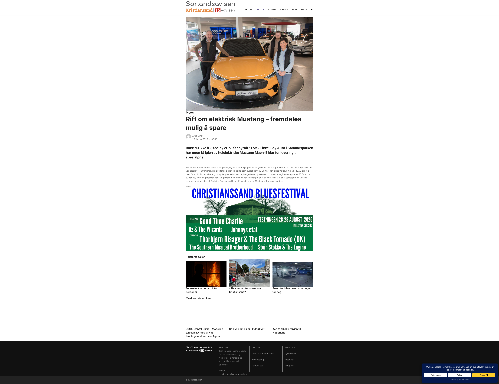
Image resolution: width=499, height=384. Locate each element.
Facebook (289, 359)
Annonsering (258, 359)
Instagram (289, 365)
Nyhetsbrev (290, 353)
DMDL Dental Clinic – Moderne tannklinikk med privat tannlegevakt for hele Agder (204, 332)
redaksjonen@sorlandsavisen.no (234, 374)
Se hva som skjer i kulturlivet (246, 329)
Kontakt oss (257, 365)
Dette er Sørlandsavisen (263, 353)
